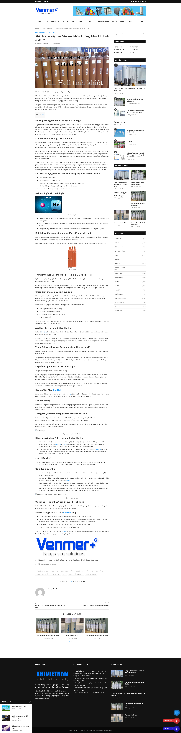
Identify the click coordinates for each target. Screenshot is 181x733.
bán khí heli (64, 571)
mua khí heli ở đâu (91, 574)
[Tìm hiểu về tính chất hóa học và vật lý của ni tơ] (119, 113)
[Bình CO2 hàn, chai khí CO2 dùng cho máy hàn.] (6, 718)
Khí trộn (129, 141)
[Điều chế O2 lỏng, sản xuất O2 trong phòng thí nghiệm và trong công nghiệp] (119, 156)
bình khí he (90, 571)
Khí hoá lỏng (130, 277)
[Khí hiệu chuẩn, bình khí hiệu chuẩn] (119, 102)
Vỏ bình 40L (130, 310)
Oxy (69, 394)
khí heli (64, 531)
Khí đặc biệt (51, 32)
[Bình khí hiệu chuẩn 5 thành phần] (47, 625)
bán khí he (55, 571)
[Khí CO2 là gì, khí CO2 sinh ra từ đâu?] (119, 133)
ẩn (43, 114)
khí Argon (98, 449)
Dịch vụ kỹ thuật (118, 21)
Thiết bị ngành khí (78, 21)
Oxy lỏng (43, 332)
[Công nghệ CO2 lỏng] (6, 708)
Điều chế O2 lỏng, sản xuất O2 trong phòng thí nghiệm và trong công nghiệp (136, 155)
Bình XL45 (130, 239)
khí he (64, 574)
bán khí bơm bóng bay (43, 571)
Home (37, 28)
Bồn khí (130, 243)
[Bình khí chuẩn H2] (72, 625)
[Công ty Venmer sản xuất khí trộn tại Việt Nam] (130, 75)
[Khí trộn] (119, 144)
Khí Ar (130, 255)
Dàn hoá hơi (130, 247)
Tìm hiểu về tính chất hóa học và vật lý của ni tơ (135, 111)
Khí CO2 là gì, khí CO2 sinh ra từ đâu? (135, 131)
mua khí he (80, 574)
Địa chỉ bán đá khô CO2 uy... (20, 727)
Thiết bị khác (130, 294)
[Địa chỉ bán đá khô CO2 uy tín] (6, 728)
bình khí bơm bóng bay (77, 571)
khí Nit (65, 444)
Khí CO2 (130, 263)
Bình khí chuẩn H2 (72, 636)
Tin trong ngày (103, 21)
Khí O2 (130, 286)
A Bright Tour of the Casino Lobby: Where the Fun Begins (121, 194)
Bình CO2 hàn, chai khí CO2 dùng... (20, 717)
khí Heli (57, 389)
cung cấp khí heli (41, 574)
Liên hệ (46, 1)
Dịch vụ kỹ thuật (130, 251)
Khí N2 (130, 282)
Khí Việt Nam (44, 43)
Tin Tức (92, 21)
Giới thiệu (38, 1)
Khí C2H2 (130, 259)
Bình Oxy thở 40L (119, 122)
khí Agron (58, 444)
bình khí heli (99, 571)
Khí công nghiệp (53, 21)
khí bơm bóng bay (54, 574)
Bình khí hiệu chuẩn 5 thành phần (48, 636)
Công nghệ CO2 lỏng (19, 706)
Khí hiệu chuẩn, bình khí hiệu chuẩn (135, 100)
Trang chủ (40, 21)
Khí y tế (66, 21)
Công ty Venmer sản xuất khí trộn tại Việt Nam (129, 89)
